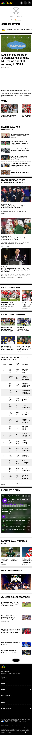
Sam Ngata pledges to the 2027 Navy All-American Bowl (9, 560)
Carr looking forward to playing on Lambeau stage (9, 651)
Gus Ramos (13, 152)
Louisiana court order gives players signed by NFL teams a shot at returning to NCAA (15, 59)
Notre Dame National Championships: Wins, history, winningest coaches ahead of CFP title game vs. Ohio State (24, 348)
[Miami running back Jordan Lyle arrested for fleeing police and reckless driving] (26, 604)
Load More (16, 660)
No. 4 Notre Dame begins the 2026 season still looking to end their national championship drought (20, 164)
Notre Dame (16, 29)
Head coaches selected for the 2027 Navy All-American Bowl (19, 149)
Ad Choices (9, 720)
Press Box (4, 720)
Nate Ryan (19, 333)
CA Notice (15, 721)
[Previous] (27, 101)
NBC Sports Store (26, 719)
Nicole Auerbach (5, 216)
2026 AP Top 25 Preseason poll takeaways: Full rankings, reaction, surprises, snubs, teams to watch (10, 304)
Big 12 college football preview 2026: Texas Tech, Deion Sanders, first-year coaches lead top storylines (15, 270)
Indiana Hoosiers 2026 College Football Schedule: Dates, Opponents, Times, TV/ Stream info (20, 135)
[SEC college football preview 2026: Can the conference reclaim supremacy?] (16, 194)
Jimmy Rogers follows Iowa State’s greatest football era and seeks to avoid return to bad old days (20, 157)
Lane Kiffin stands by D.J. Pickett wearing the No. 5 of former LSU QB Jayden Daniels (10, 617)
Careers (8, 719)
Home (3, 29)
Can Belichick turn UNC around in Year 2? (10, 643)
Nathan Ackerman (21, 351)
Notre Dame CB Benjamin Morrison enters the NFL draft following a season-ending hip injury (7, 348)
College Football (6, 204)
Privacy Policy (15, 720)
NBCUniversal (10, 723)
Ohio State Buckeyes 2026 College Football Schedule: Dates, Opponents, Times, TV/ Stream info (19, 142)
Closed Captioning (15, 719)
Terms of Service (22, 721)
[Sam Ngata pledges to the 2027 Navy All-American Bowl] (10, 552)
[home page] (7, 2)
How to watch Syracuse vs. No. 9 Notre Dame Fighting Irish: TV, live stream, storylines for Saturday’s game (23, 329)
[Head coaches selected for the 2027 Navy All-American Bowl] (5, 150)
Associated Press (5, 67)
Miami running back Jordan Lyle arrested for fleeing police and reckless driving (10, 604)
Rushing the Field (25, 29)
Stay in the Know (5, 671)
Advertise (3, 719)
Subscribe (4, 677)
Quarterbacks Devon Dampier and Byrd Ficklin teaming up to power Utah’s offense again (10, 630)
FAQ (20, 719)
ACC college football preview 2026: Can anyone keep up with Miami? (13, 238)
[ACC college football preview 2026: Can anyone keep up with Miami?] (16, 226)
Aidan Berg (13, 137)
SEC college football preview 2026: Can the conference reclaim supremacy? (15, 206)
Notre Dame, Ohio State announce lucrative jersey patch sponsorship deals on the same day (8, 329)
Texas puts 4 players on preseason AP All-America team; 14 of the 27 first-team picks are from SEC (20, 171)
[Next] (30, 101)
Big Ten (8, 29)
